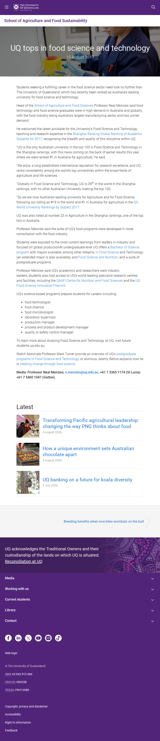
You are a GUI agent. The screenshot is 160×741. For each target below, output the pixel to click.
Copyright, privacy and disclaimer (26, 706)
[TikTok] (58, 638)
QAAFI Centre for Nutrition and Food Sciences (89, 281)
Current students (17, 599)
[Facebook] (8, 638)
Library (10, 610)
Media (9, 578)
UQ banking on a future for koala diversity (87, 480)
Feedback (11, 730)
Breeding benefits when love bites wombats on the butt (104, 521)
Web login (11, 653)
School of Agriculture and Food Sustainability (45, 20)
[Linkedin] (18, 638)
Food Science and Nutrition (98, 257)
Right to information (18, 722)
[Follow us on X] (28, 638)
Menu (6, 7)
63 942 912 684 (22, 674)
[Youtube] (38, 638)
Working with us (17, 589)
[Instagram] (48, 638)
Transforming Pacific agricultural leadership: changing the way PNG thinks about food (91, 423)
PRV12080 (22, 690)
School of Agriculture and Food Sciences (63, 106)
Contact (10, 621)
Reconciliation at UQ (23, 561)
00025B (21, 682)
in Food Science (107, 252)
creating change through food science (47, 364)
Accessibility (13, 714)
